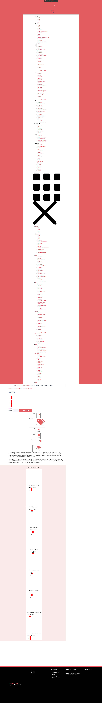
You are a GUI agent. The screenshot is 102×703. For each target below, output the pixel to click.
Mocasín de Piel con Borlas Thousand (34, 612)
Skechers (39, 147)
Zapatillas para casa (42, 42)
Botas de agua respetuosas (43, 37)
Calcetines (40, 32)
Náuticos (39, 61)
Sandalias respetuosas (42, 31)
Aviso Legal (54, 674)
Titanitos (39, 163)
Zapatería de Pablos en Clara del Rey (73, 673)
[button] (56, 199)
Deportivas (40, 30)
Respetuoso (37, 23)
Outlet (36, 16)
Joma (39, 158)
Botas (39, 34)
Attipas (39, 164)
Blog (36, 172)
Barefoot (39, 135)
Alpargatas (40, 52)
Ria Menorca (40, 161)
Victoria (39, 152)
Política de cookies (55, 677)
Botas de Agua (43, 70)
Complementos (41, 64)
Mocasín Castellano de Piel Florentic (34, 633)
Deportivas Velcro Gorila (34, 570)
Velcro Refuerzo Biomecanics (34, 485)
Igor (38, 149)
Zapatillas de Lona (41, 49)
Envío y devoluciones (56, 672)
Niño (36, 45)
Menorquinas (40, 54)
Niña (36, 72)
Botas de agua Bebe (42, 141)
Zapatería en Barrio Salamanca (72, 674)
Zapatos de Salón (41, 111)
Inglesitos (40, 58)
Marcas (37, 143)
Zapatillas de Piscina (42, 55)
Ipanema (39, 169)
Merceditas (40, 40)
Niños (39, 19)
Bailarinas (40, 76)
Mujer (39, 20)
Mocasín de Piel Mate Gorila (34, 590)
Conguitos (40, 157)
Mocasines (40, 57)
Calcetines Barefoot (42, 66)
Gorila (39, 155)
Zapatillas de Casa (41, 63)
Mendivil (39, 170)
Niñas (39, 17)
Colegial (39, 36)
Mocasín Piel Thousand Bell (34, 507)
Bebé (38, 22)
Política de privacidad (56, 676)
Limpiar (10, 408)
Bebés (39, 28)
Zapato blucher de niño (27, 385)
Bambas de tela (41, 39)
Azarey (39, 167)
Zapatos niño (19, 385)
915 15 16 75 (47, 3)
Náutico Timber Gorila (34, 527)
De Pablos (40, 144)
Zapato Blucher (41, 60)
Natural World (41, 154)
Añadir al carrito (25, 410)
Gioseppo (39, 160)
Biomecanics (40, 150)
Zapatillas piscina (41, 138)
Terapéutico (37, 123)
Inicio (14, 385)
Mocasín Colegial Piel (34, 549)
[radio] (11, 396)
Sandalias (40, 51)
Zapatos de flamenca (42, 90)
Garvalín (39, 166)
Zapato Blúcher (41, 131)
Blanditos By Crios (42, 146)
